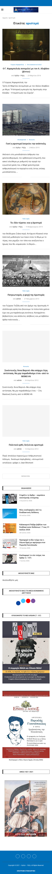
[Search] (49, 9)
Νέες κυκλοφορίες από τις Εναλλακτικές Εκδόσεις (30, 511)
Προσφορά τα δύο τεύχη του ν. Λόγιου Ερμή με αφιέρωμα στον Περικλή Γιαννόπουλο (32, 542)
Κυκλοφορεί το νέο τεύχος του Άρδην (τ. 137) (32, 556)
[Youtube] (29, 856)
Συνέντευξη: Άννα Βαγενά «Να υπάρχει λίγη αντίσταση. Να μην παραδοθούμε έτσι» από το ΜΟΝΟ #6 (26, 373)
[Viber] (34, 856)
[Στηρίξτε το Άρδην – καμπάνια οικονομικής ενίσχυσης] (9, 499)
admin (18, 299)
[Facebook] (23, 3)
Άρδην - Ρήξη (19, 76)
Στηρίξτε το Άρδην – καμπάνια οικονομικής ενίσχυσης (32, 496)
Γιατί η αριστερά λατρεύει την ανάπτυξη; (26, 143)
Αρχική (4, 18)
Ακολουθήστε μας (10, 580)
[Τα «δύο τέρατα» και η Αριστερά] (26, 199)
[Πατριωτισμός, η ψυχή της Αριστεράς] (26, 271)
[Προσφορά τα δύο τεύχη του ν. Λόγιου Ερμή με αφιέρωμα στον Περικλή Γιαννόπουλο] (9, 543)
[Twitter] (23, 856)
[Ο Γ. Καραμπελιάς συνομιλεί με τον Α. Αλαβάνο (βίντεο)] (26, 44)
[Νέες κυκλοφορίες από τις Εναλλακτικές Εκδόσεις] (9, 513)
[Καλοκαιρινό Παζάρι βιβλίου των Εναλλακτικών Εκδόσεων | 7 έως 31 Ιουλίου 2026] (9, 528)
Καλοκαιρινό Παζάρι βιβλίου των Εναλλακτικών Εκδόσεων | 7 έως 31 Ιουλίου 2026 (34, 527)
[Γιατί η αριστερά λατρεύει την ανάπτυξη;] (26, 120)
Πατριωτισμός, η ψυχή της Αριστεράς (26, 295)
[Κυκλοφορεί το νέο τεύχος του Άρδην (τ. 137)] (9, 559)
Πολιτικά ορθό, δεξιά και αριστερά (26, 445)
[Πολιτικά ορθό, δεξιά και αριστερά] (26, 421)
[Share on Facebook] (23, 98)
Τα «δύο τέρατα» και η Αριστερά (26, 222)
